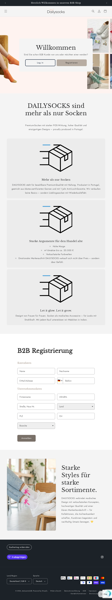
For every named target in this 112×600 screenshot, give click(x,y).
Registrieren (72, 62)
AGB (84, 591)
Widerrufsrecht (55, 591)
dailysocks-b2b (27, 591)
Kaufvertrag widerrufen (19, 547)
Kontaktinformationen (78, 593)
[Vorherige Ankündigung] (5, 3)
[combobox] (36, 406)
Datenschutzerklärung (72, 591)
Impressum (93, 591)
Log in (40, 62)
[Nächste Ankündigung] (107, 3)
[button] (6, 11)
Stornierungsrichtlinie (97, 593)
